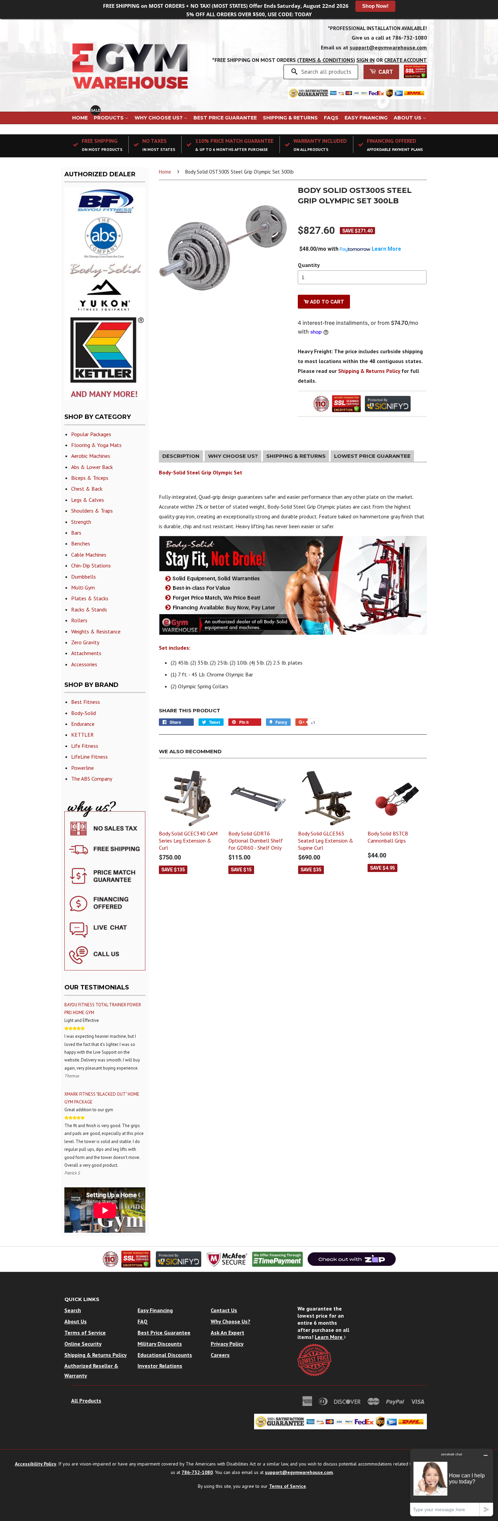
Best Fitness (85, 701)
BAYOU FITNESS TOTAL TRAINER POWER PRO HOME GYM (102, 1008)
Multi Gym (83, 587)
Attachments (86, 653)
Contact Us (224, 1310)
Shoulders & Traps (92, 510)
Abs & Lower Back (92, 467)
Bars (76, 532)
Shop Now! (375, 6)
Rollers (79, 620)
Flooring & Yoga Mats (96, 445)
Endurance (83, 723)
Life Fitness (84, 745)
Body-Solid (83, 713)
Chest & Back (86, 488)
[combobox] (327, 71)
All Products (86, 1400)
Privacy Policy (227, 1343)
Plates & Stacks (89, 598)
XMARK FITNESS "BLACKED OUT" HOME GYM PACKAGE (101, 1098)
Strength (81, 521)
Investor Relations (160, 1365)
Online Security (83, 1343)
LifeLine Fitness (89, 756)
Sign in (365, 60)
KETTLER (82, 734)
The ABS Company (91, 778)
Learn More (329, 1337)
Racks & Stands (89, 609)
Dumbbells (83, 576)
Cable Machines (88, 554)
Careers (220, 1354)
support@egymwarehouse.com (388, 47)
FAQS (331, 118)
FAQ (143, 1321)
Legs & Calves (87, 499)
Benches (80, 543)
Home (80, 118)
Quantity (309, 265)
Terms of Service (85, 1332)
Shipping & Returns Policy (369, 370)
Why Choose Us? (159, 118)
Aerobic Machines (90, 455)
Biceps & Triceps (89, 477)
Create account (405, 60)
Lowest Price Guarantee (372, 456)
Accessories (84, 664)
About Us (408, 118)
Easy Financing (366, 118)
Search (72, 1310)
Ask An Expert (227, 1332)
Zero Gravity (85, 642)
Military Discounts (160, 1343)
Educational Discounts (165, 1354)
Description (181, 456)
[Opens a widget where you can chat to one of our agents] (452, 1482)
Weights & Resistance (96, 631)
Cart (385, 72)
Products (109, 118)
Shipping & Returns (290, 118)
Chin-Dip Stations (91, 565)
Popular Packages (91, 434)
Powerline (82, 767)
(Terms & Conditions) (326, 60)
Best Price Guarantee (225, 118)
